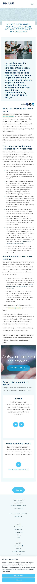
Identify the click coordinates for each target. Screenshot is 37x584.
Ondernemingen (18, 527)
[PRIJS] (15, 424)
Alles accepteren (18, 575)
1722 (13, 288)
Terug (19, 490)
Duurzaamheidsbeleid (18, 551)
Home (18, 524)
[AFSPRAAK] (21, 424)
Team (18, 537)
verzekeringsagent (14, 308)
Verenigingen (18, 532)
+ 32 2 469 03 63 (18, 508)
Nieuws (19, 535)
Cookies (18, 548)
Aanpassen (18, 580)
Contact (18, 543)
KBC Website (18, 546)
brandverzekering (8, 116)
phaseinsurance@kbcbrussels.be (18, 514)
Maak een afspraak (18, 368)
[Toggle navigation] (32, 4)
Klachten (18, 554)
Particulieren (18, 529)
